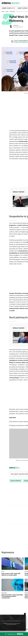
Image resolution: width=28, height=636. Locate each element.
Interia (2, 11)
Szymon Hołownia (15, 480)
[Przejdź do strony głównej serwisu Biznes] (15, 3)
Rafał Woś (15, 25)
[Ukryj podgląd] (25, 614)
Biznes (7, 11)
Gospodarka (12, 11)
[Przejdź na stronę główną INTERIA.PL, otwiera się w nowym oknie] (6, 3)
